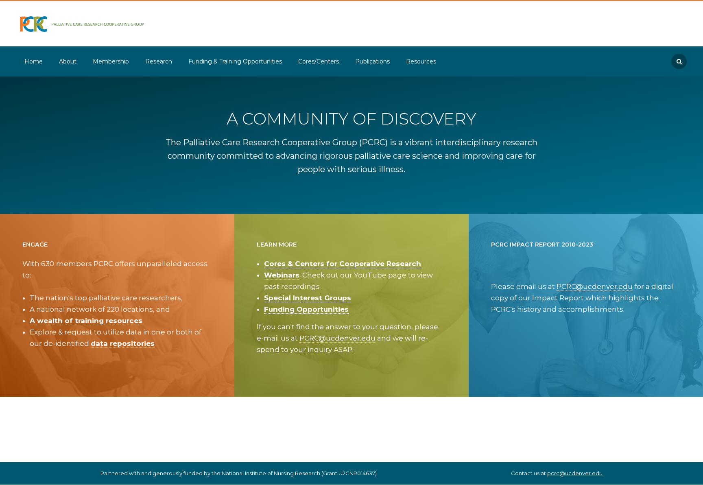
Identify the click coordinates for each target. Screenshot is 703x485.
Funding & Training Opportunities (235, 61)
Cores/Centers (318, 61)
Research (158, 61)
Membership (111, 61)
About (67, 61)
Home (33, 61)
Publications (372, 61)
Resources (421, 61)
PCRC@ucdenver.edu (337, 338)
